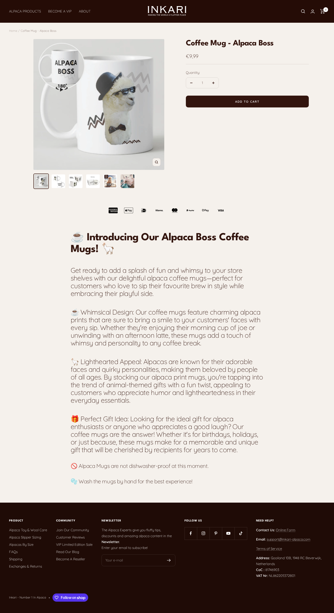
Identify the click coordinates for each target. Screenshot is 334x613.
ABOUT (85, 11)
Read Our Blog (67, 552)
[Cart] (322, 11)
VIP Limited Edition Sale (74, 544)
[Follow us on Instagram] (203, 533)
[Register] (169, 560)
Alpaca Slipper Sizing (25, 537)
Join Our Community (72, 530)
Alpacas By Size (21, 544)
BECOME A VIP (60, 11)
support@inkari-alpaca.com (288, 539)
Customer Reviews (70, 537)
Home (13, 30)
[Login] (313, 11)
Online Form (285, 530)
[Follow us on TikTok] (240, 533)
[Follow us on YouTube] (228, 533)
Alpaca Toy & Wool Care (28, 530)
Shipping (15, 559)
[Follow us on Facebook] (190, 533)
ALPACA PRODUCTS (25, 11)
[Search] (303, 11)
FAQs (13, 552)
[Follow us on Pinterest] (215, 533)
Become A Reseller (70, 559)
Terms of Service (269, 548)
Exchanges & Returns (25, 566)
